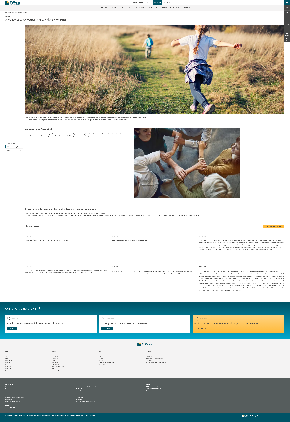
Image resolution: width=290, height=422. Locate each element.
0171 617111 (154, 386)
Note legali (92, 415)
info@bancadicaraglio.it (155, 388)
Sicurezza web (8, 399)
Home (14, 12)
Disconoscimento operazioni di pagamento (86, 401)
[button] (287, 2)
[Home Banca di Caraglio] (12, 2)
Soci (100, 351)
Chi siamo (19, 12)
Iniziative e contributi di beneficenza (154, 358)
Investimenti (8, 362)
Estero (53, 360)
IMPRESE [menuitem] (141, 2)
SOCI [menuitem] (147, 2)
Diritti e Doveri (102, 356)
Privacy (7, 389)
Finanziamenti (8, 360)
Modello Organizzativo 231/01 (12, 395)
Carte (6, 358)
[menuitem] (104, 7)
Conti (6, 356)
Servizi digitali (55, 370)
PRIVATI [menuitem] (135, 2)
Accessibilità (84, 391)
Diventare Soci (102, 354)
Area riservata (102, 360)
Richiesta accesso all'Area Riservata (107, 362)
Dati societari (8, 386)
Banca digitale (8, 368)
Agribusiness (55, 358)
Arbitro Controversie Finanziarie (18, 401)
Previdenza (7, 364)
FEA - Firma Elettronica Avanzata (83, 389)
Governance (149, 356)
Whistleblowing (79, 397)
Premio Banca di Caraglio (58, 366)
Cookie (7, 391)
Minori (6, 354)
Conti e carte (55, 354)
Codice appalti (85, 399)
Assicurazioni (8, 366)
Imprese (54, 351)
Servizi (7, 370)
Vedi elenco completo (273, 226)
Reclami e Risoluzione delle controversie (14, 397)
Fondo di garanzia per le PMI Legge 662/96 (92, 386)
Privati (7, 351)
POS (53, 368)
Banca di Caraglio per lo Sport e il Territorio (156, 362)
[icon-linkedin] (11, 407)
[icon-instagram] (8, 407)
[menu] (151, 2)
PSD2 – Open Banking (86, 395)
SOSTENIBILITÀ (167, 2)
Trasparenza (8, 393)
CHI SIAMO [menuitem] (157, 2)
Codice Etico (149, 360)
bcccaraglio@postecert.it (154, 390)
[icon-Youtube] (14, 407)
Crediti (87, 415)
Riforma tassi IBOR (86, 393)
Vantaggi (101, 358)
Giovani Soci (102, 364)
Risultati (147, 354)
